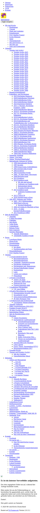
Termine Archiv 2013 (21, 77)
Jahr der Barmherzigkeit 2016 (19, 314)
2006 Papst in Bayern (21, 203)
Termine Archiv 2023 (21, 58)
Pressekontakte (14, 243)
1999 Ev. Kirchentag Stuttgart (24, 150)
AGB (7, 8)
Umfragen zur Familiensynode (28, 184)
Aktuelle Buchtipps (20, 379)
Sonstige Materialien (16, 232)
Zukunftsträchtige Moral (22, 356)
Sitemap (8, 3)
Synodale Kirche (15, 350)
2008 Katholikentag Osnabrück (24, 134)
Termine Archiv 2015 (21, 73)
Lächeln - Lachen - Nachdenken (20, 406)
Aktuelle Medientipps (21, 234)
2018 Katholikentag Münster (23, 109)
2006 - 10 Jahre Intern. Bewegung (25, 174)
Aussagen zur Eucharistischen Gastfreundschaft (28, 324)
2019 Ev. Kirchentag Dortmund (24, 111)
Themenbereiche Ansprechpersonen (26, 448)
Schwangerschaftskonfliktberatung (25, 297)
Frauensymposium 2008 (22, 285)
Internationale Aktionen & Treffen (20, 161)
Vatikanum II (18, 400)
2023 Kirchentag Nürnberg (23, 104)
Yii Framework (13, 510)
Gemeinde (17, 423)
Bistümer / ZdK (14, 457)
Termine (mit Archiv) (16, 50)
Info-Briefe (13, 222)
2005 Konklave (19, 171)
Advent (16, 417)
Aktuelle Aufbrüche (16, 304)
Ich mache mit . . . (15, 440)
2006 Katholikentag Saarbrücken (25, 138)
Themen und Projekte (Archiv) (19, 352)
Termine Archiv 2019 (21, 65)
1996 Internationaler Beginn (23, 163)
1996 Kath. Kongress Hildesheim (25, 153)
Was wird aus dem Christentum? (24, 434)
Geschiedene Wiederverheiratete (24, 302)
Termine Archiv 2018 (21, 67)
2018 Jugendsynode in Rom (23, 197)
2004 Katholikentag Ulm (22, 142)
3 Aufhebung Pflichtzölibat (18, 287)
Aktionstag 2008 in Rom (22, 281)
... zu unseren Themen (21, 375)
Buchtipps (12, 377)
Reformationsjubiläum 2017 (23, 348)
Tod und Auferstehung (21, 432)
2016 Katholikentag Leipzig (23, 117)
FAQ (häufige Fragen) (16, 35)
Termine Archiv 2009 (21, 85)
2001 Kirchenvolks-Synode (23, 169)
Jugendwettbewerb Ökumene (23, 343)
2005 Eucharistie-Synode (22, 172)
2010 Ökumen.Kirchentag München (26, 130)
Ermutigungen (14, 33)
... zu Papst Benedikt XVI (22, 367)
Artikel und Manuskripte (17, 360)
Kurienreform (18, 270)
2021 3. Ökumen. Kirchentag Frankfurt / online (23, 107)
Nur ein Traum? (19, 429)
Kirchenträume (19, 425)
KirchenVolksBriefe (24, 205)
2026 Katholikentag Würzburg (24, 98)
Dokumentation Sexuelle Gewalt (25, 293)
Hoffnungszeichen (15, 404)
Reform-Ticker (14, 228)
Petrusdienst (18, 276)
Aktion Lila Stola (19, 279)
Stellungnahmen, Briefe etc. (18, 411)
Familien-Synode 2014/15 (18, 308)
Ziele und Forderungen (17, 46)
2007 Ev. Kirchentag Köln (22, 136)
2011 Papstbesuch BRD (22, 213)
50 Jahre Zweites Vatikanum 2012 (20, 310)
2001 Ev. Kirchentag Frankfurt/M (25, 146)
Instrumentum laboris (25, 186)
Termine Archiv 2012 (21, 79)
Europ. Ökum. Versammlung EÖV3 (26, 346)
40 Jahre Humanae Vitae (22, 299)
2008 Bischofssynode (21, 176)
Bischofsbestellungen (21, 258)
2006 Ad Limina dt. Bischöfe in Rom (26, 207)
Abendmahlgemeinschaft (26, 322)
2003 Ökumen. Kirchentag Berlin (25, 144)
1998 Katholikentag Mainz (23, 151)
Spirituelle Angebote (16, 155)
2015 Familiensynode (21, 190)
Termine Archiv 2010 (21, 83)
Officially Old (18, 430)
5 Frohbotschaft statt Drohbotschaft (21, 301)
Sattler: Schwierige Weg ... (27, 337)
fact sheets (17, 247)
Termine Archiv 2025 (21, 52)
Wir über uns (13, 44)
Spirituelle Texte (14, 415)
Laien (15, 272)
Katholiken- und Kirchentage (19, 94)
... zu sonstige (18, 373)
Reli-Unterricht (14, 230)
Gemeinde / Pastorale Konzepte (24, 262)
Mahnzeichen (13, 409)
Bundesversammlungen (17, 92)
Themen (8, 255)
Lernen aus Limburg (20, 274)
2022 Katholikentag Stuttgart (23, 102)
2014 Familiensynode (21, 180)
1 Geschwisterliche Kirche (18, 257)
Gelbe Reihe (13, 224)
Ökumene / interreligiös (21, 396)
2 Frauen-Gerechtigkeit (17, 278)
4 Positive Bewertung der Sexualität (21, 291)
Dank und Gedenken (16, 31)
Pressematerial (14, 245)
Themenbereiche (15, 41)
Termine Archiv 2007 (21, 88)
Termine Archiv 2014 (21, 75)
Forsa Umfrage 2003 (25, 327)
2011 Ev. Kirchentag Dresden (24, 129)
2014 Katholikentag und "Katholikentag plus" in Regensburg (26, 122)
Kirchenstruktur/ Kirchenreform (24, 392)
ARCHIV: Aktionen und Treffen (20, 199)
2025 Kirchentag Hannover (23, 96)
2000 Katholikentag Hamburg (24, 148)
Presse (7, 237)
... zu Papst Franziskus (21, 369)
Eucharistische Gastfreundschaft (24, 320)
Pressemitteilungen (15, 251)
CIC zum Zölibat (19, 289)
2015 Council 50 (19, 195)
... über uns (17, 364)
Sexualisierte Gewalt (21, 295)
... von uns (17, 362)
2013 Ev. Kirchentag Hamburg (24, 125)
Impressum (8, 4)
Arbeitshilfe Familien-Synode (23, 236)
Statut (11, 39)
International (5, 19)
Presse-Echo (13, 241)
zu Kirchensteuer (19, 467)
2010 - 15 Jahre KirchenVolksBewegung (22, 210)
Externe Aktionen (15, 473)
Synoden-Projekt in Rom (26, 188)
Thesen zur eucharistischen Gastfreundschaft (27, 340)
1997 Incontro (18, 165)
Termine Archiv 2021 (21, 62)
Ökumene (12, 316)
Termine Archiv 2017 (21, 69)
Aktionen (8, 48)
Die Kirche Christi (20, 419)
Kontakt (8, 10)
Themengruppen (14, 465)
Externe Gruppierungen (17, 471)
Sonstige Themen (19, 398)
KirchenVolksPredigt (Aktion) (24, 268)
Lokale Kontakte (15, 463)
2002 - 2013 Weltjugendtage (23, 201)
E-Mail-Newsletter (15, 218)
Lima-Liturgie (18, 344)
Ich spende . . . (14, 450)
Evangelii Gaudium (20, 390)
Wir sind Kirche (10, 25)
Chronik (12, 29)
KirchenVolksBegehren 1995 (23, 394)
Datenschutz (9, 6)
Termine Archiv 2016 (21, 71)
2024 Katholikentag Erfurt (22, 100)
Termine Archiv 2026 (21, 54)
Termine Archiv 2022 (21, 60)
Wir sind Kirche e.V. (16, 43)
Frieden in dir (18, 421)
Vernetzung (9, 455)
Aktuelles (12, 216)
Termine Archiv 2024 (21, 56)
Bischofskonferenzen (21, 260)
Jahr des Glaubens (20, 354)
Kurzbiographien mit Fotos (23, 249)
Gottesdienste (13, 226)
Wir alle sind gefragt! (25, 182)
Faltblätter (12, 220)
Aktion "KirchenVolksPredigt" (19, 159)
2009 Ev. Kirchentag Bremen (23, 132)
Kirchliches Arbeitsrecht (22, 264)
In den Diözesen (14, 37)
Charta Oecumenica (20, 318)
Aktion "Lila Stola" (16, 157)
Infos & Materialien (11, 215)
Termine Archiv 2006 (21, 90)
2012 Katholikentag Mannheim (24, 127)
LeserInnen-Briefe (15, 239)
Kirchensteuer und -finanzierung (24, 266)
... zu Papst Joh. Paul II (21, 371)
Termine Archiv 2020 (21, 64)
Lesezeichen (13, 408)
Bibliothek (8, 358)
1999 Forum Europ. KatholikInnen (25, 167)
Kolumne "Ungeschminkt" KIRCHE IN (23, 413)
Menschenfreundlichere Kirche (24, 427)
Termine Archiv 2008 (21, 86)
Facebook (12, 438)
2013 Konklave (19, 178)
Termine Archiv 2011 (21, 81)
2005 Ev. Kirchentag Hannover (24, 140)
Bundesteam (13, 27)
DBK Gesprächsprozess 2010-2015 (21, 306)
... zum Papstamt (19, 365)
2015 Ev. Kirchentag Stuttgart (24, 119)
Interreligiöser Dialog (16, 312)
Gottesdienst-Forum (16, 402)
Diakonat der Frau (20, 283)
